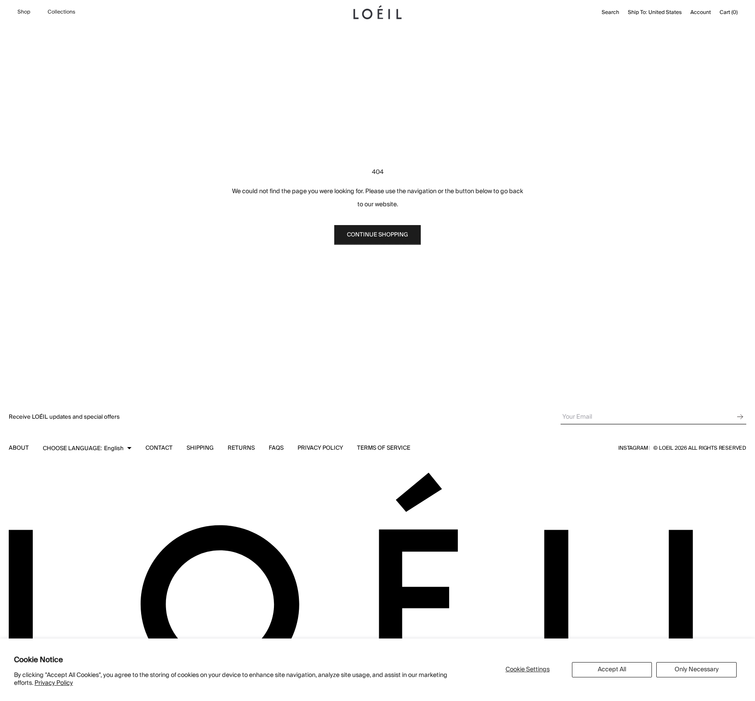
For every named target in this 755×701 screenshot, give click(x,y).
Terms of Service (383, 448)
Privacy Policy (54, 683)
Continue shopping (377, 234)
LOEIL (667, 448)
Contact (159, 448)
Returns (241, 448)
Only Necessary (697, 669)
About (19, 448)
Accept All (612, 669)
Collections (61, 12)
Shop (23, 12)
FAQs (276, 448)
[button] (87, 448)
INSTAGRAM (633, 448)
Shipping (200, 448)
